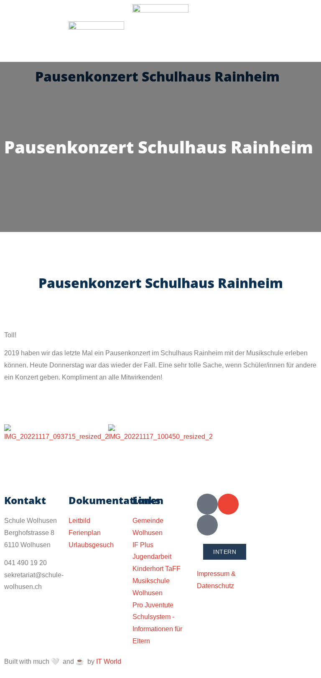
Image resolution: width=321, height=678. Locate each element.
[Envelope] (228, 504)
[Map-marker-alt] (207, 525)
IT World (108, 661)
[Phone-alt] (207, 504)
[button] (32, 32)
